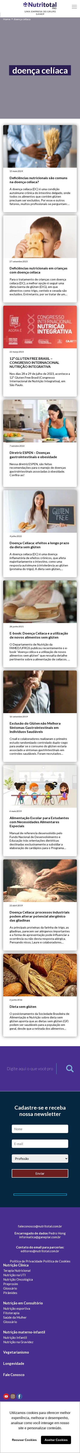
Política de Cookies (56, 1261)
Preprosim (10, 1284)
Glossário (10, 1288)
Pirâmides (10, 1293)
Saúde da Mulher (15, 1317)
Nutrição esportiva (16, 1308)
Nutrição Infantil (15, 1337)
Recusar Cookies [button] (24, 1440)
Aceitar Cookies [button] (56, 1440)
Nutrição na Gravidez (18, 1342)
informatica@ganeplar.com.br (40, 1237)
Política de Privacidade (26, 1261)
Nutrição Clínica (16, 1265)
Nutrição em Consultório (23, 1303)
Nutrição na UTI (14, 1275)
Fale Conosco (14, 1375)
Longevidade (13, 1363)
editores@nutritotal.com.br (40, 1251)
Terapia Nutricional (17, 1270)
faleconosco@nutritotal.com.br (40, 1226)
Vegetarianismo (16, 1352)
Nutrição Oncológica (18, 1279)
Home (6, 19)
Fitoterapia (11, 1313)
